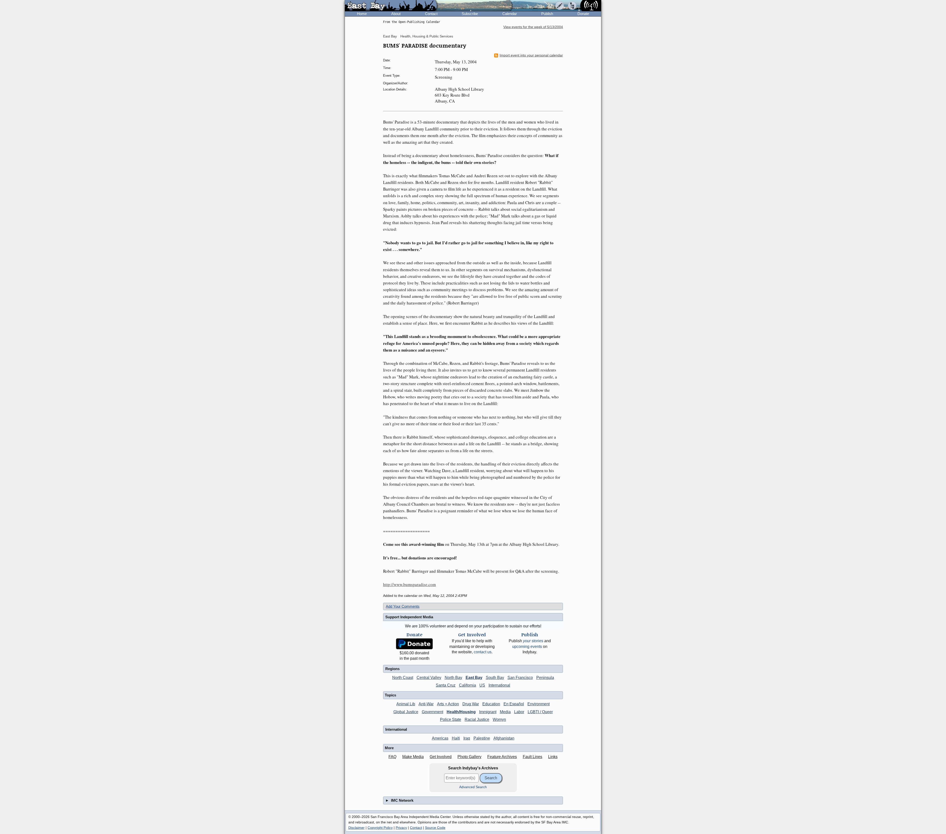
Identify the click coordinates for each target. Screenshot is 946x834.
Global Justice (405, 712)
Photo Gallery (469, 757)
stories (533, 641)
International (499, 685)
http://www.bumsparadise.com (409, 584)
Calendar (509, 14)
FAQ (392, 757)
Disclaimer (356, 828)
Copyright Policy (380, 828)
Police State (450, 719)
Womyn (499, 719)
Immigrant (487, 712)
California (467, 685)
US (482, 685)
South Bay (495, 677)
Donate (583, 14)
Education (491, 704)
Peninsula (545, 677)
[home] (391, 6)
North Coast (402, 677)
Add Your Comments (403, 606)
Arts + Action (448, 704)
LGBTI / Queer (540, 712)
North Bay (453, 677)
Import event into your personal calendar (531, 55)
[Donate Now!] (414, 643)
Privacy (401, 828)
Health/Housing (461, 712)
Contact (431, 14)
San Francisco (520, 677)
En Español (514, 704)
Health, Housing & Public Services (426, 36)
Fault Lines (532, 757)
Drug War (470, 704)
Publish (547, 14)
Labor (519, 712)
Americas (440, 738)
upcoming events (527, 646)
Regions (392, 669)
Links (552, 757)
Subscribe (470, 14)
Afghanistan (503, 738)
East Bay (390, 36)
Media (505, 712)
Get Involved (441, 757)
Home (362, 14)
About (396, 14)
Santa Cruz (446, 685)
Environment (538, 704)
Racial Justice (477, 719)
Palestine (481, 738)
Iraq (466, 738)
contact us (482, 652)
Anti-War (426, 704)
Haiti (456, 738)
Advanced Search (473, 787)
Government (432, 712)
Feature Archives (502, 757)
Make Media (413, 757)
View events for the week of (533, 27)
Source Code (435, 828)
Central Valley (429, 677)
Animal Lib (405, 704)
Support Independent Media (409, 617)
